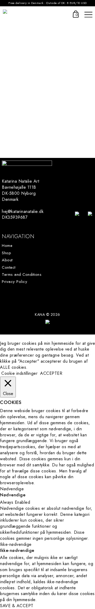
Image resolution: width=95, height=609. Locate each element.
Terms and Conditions (21, 274)
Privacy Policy (14, 281)
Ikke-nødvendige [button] (16, 544)
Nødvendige (12, 495)
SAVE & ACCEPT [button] (17, 606)
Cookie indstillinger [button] (19, 373)
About (7, 260)
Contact (9, 267)
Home (7, 245)
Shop (6, 253)
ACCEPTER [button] (51, 373)
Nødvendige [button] (12, 489)
